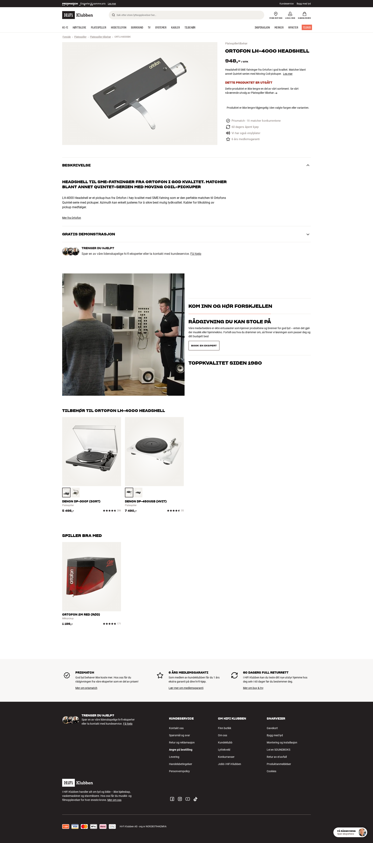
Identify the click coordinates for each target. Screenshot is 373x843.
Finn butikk (224, 728)
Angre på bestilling (180, 749)
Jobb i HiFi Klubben (229, 764)
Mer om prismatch (86, 687)
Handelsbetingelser (180, 764)
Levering (174, 756)
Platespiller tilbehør (100, 36)
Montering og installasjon (282, 742)
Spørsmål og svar (179, 735)
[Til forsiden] (77, 15)
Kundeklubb (225, 742)
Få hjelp (195, 254)
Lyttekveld (224, 749)
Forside (67, 36)
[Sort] (66, 492)
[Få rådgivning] (362, 832)
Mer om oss (114, 799)
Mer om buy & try (253, 687)
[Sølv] (75, 492)
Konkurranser (226, 756)
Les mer (112, 3)
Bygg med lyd (304, 3)
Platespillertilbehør (236, 43)
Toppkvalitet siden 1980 (225, 344)
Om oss (222, 735)
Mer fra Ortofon (71, 217)
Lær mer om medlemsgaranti (186, 687)
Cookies (271, 771)
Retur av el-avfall (277, 756)
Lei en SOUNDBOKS (278, 749)
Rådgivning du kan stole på (229, 329)
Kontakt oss (176, 728)
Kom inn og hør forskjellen (230, 313)
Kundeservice (287, 3)
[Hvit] (129, 492)
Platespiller (80, 36)
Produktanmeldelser (279, 764)
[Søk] (113, 15)
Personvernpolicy (179, 771)
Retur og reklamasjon (182, 742)
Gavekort (272, 728)
